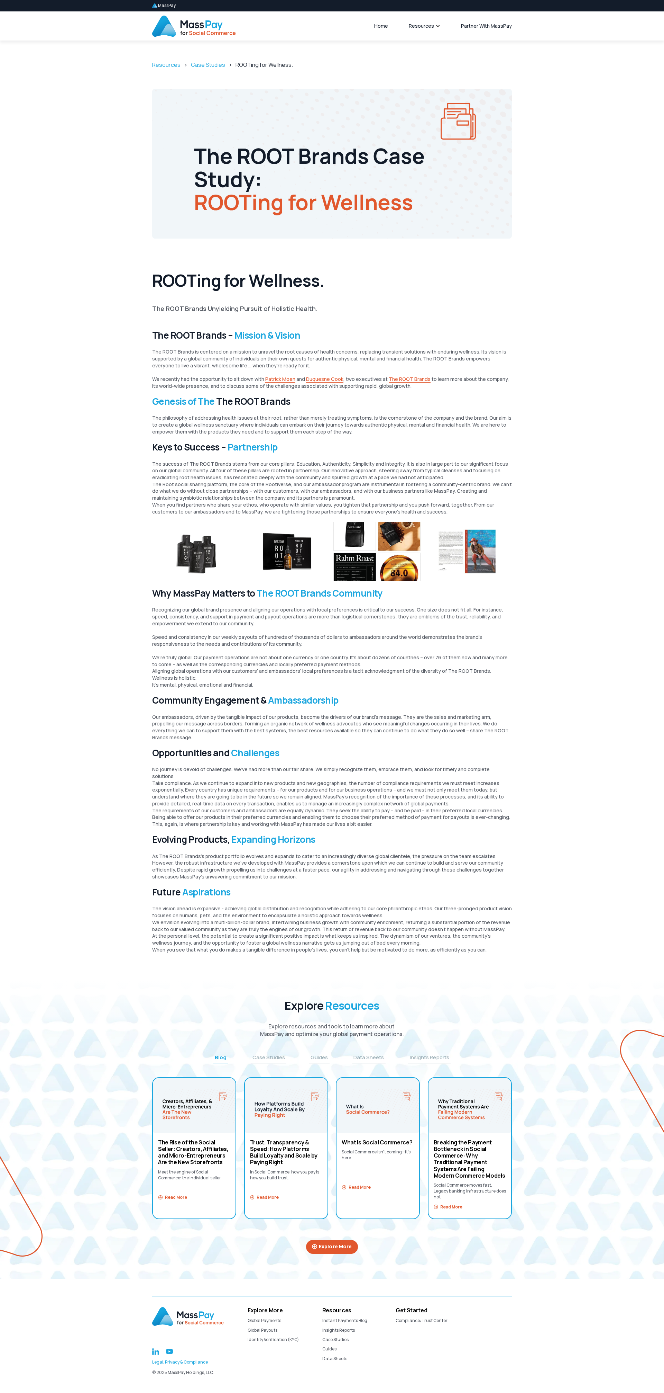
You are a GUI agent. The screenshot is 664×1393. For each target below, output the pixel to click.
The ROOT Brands (410, 379)
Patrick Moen (280, 379)
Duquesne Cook (324, 379)
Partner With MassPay (486, 26)
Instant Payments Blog (344, 1320)
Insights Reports (338, 1330)
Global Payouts (262, 1330)
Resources (421, 26)
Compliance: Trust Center (422, 1320)
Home (381, 26)
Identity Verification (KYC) (273, 1339)
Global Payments (264, 1320)
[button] (424, 26)
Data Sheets (334, 1358)
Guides (329, 1349)
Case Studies (208, 64)
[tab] (220, 1057)
